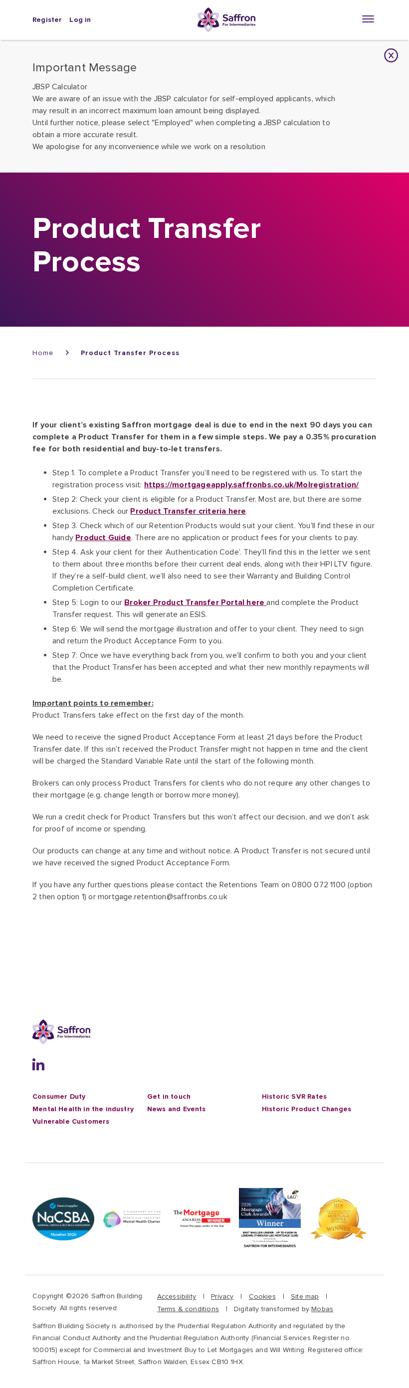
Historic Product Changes (306, 1109)
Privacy (222, 1296)
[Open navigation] (369, 18)
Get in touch (169, 1096)
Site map (305, 1296)
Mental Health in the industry (83, 1109)
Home (42, 353)
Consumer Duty (58, 1096)
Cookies (262, 1296)
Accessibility (176, 1296)
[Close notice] (391, 55)
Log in (80, 19)
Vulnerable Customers (70, 1121)
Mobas (322, 1309)
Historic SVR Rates (294, 1096)
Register (47, 19)
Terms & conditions (188, 1309)
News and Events (176, 1109)
